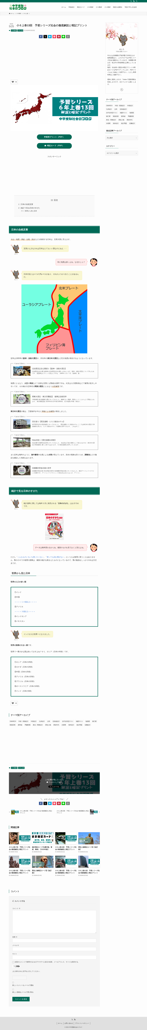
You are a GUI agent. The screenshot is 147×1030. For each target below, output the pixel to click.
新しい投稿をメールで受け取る (22, 992)
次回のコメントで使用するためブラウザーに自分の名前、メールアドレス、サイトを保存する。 (47, 962)
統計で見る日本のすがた (30, 208)
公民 (48, 721)
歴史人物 (48, 725)
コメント (16, 908)
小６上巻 (20, 30)
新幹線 (20, 725)
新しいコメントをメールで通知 (22, 985)
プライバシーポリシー (82, 1023)
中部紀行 (33, 721)
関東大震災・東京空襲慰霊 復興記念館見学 (49, 396)
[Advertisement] (54, 57)
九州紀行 (42, 721)
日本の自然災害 (27, 204)
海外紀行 (71, 725)
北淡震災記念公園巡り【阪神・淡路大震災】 (49, 369)
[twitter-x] (131, 1)
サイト (14, 954)
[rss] (133, 1)
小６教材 (13, 30)
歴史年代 (56, 725)
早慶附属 (27, 725)
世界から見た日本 (31, 211)
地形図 (88, 721)
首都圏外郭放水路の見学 (41, 468)
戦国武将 (12, 725)
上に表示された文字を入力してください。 (26, 971)
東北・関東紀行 (38, 725)
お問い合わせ (68, 1023)
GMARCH (13, 721)
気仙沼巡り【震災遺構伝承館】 (44, 440)
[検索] (136, 1)
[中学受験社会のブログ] (18, 7)
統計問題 (79, 725)
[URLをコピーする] (68, 36)
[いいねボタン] (12, 82)
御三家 (94, 721)
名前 (14, 937)
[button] (41, 36)
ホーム (60, 1023)
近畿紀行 (87, 725)
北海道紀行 (56, 721)
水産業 (64, 725)
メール (15, 945)
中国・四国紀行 (23, 721)
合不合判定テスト (67, 721)
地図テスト (79, 721)
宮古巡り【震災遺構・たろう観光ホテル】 (48, 421)
